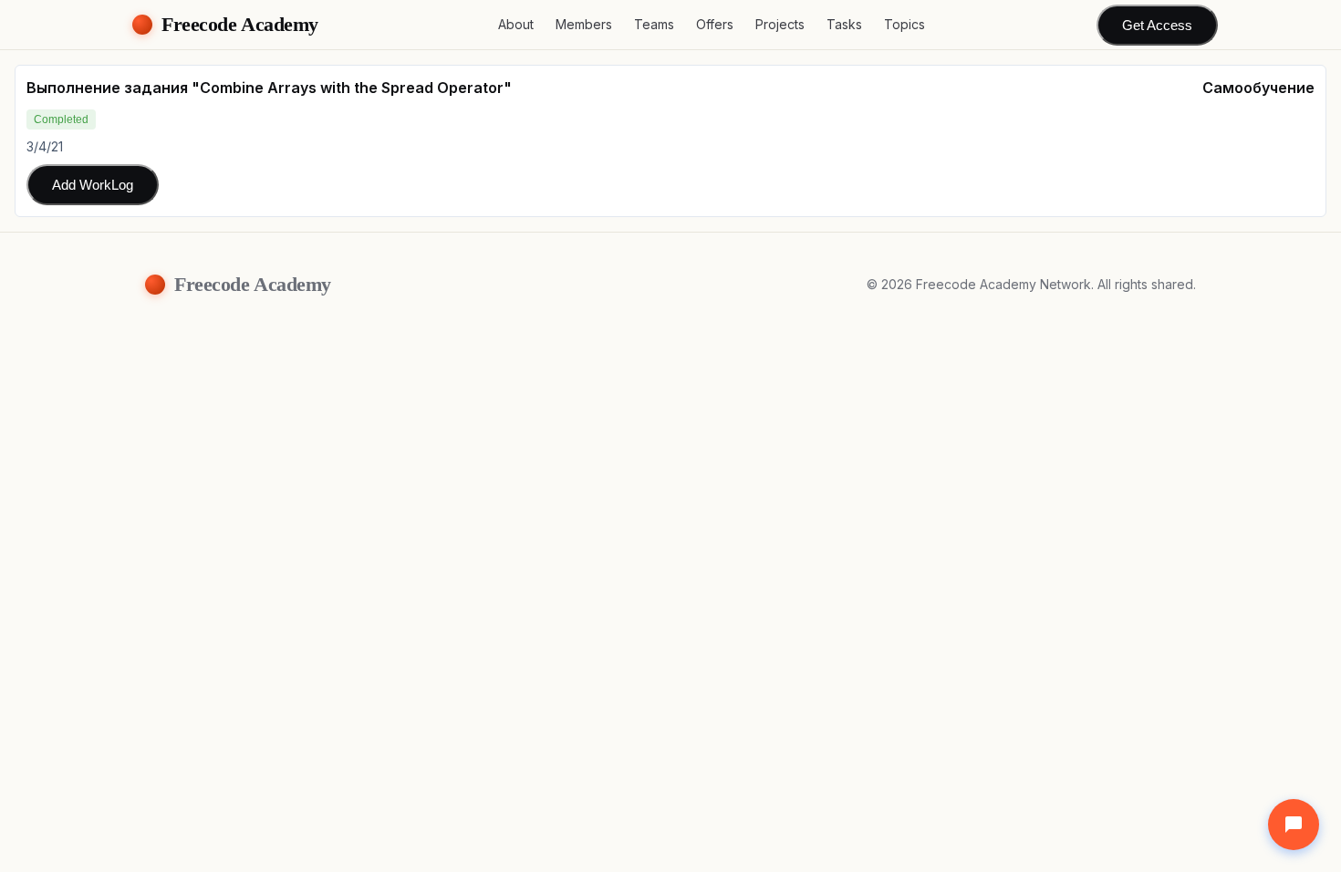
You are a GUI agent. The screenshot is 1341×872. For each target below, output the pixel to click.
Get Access (1157, 25)
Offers (714, 24)
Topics (904, 24)
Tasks (844, 24)
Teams (654, 24)
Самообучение (1258, 87)
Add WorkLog (92, 184)
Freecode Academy (239, 24)
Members (584, 24)
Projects (780, 24)
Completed (61, 119)
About (516, 24)
